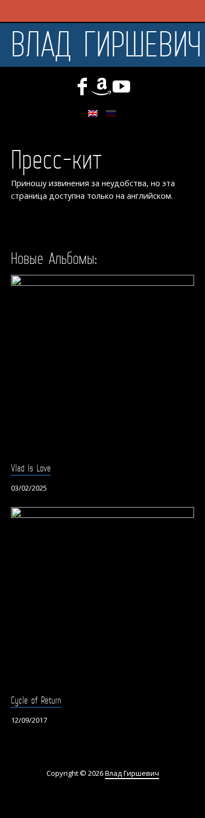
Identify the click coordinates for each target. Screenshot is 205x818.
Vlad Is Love (31, 468)
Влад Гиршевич (106, 45)
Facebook (82, 86)
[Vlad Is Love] (102, 366)
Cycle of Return (36, 700)
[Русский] (111, 113)
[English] (93, 113)
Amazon (102, 86)
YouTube (121, 86)
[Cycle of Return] (102, 598)
